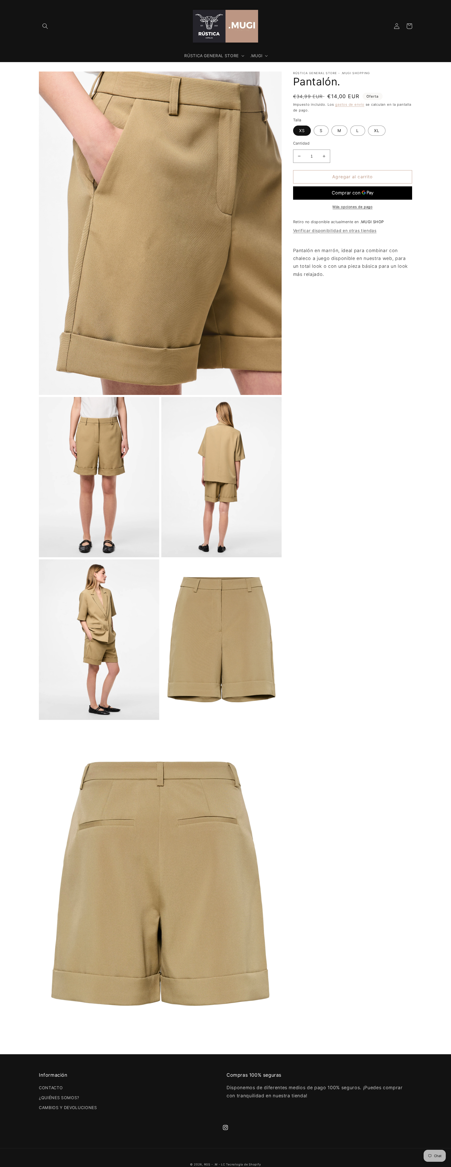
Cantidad (301, 143)
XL (376, 130)
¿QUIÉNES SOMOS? (59, 1097)
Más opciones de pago (352, 207)
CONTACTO (51, 1087)
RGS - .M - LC (215, 1164)
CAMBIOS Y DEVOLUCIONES (68, 1107)
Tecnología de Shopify (243, 1164)
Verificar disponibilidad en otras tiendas (335, 230)
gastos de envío (349, 104)
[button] (45, 26)
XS (302, 130)
